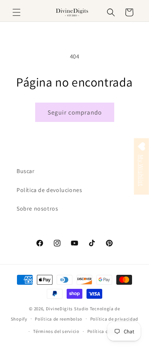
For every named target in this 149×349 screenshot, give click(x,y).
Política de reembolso (58, 319)
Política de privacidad (114, 319)
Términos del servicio (56, 331)
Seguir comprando (75, 112)
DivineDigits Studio (68, 309)
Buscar (26, 171)
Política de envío (105, 331)
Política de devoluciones (49, 190)
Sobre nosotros (37, 208)
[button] (16, 12)
